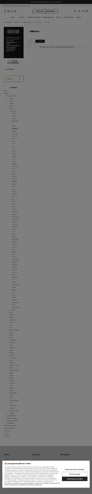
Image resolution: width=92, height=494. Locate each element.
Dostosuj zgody (74, 474)
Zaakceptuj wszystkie (74, 479)
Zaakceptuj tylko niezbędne (74, 469)
